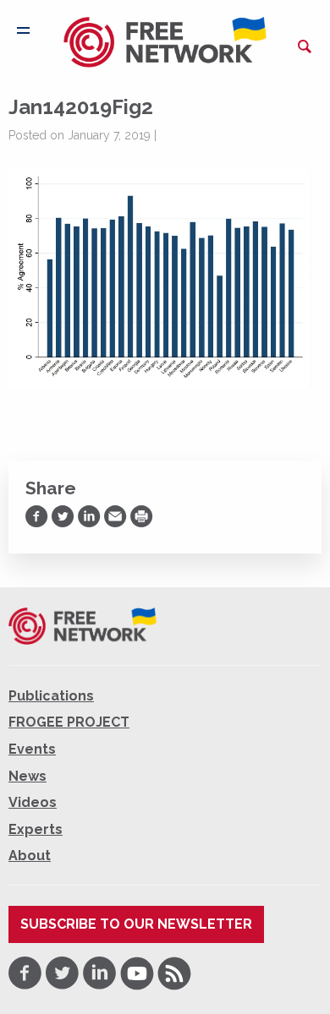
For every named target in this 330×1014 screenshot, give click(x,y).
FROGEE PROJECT (68, 722)
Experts (35, 829)
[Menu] (23, 30)
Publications (51, 696)
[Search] (305, 46)
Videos (32, 802)
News (27, 776)
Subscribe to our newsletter (136, 924)
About (29, 856)
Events (32, 749)
